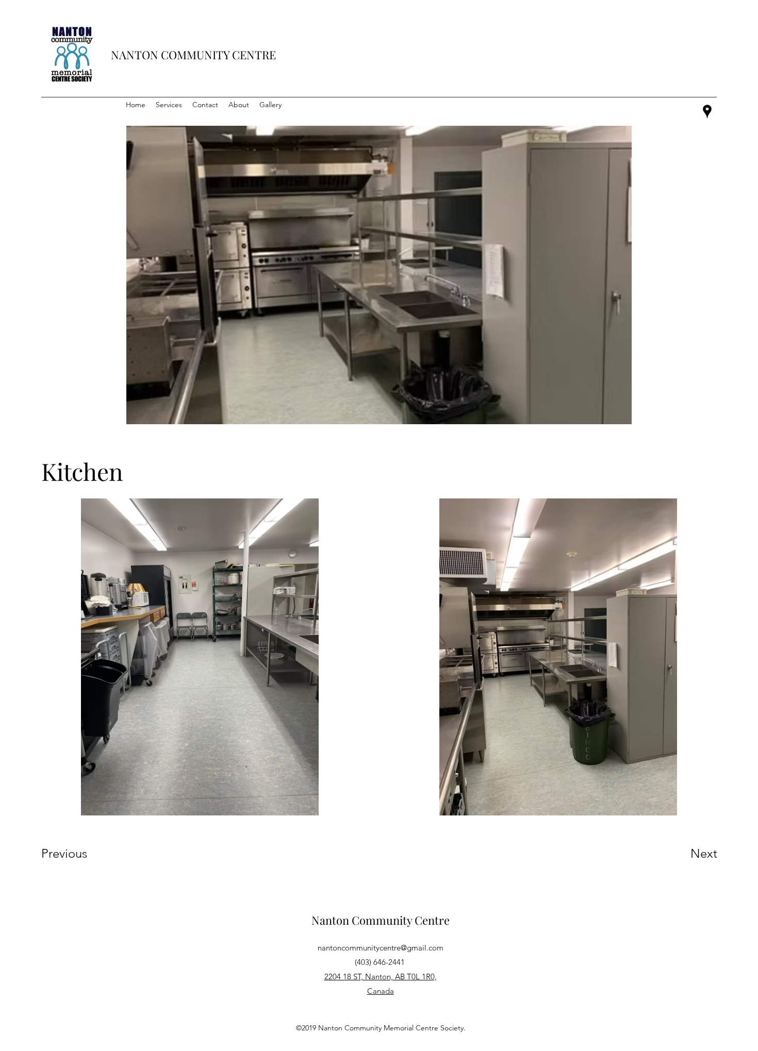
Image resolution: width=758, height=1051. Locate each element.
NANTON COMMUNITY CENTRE (193, 54)
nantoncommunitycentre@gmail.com (380, 948)
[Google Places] (707, 111)
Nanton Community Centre (380, 920)
